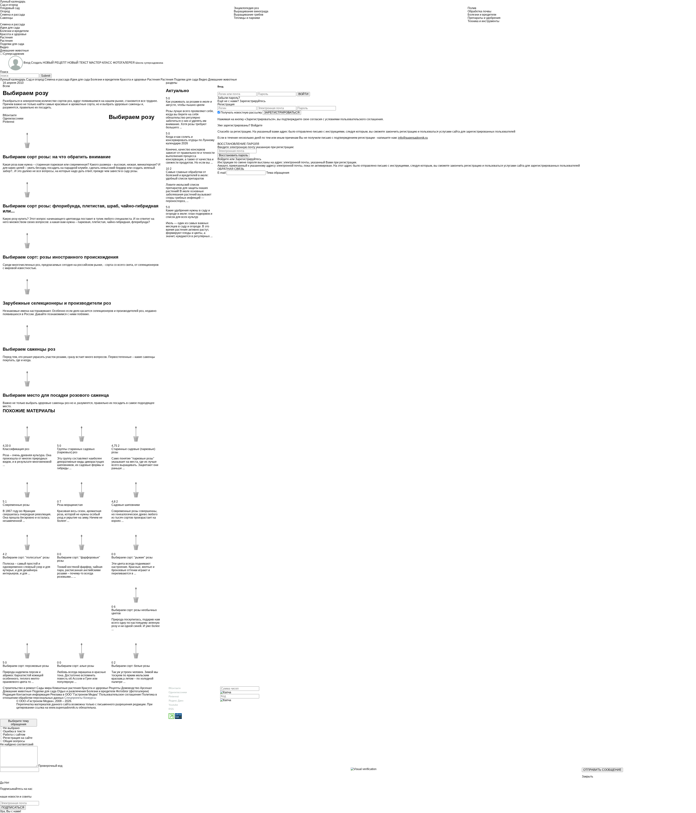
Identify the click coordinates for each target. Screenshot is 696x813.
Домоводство (130, 688)
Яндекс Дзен (176, 700)
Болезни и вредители (100, 691)
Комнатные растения (66, 688)
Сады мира (44, 688)
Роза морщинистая (70, 504)
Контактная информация (33, 694)
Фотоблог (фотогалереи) (132, 691)
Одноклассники (178, 692)
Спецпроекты (73, 697)
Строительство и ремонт (19, 688)
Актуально (177, 90)
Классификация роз (16, 449)
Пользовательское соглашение (120, 694)
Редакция (9, 694)
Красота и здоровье (94, 688)
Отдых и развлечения (71, 691)
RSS (171, 708)
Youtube (173, 704)
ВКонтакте (175, 688)
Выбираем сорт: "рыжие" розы (132, 557)
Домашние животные (17, 691)
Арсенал (145, 688)
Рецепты (114, 688)
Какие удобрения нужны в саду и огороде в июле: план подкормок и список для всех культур (189, 213)
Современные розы (16, 504)
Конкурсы (89, 697)
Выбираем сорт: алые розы (75, 665)
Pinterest (174, 696)
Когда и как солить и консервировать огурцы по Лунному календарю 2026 (190, 140)
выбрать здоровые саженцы (121, 104)
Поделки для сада (44, 691)
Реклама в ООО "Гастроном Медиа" (74, 694)
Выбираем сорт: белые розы (130, 665)
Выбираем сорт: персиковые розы (26, 665)
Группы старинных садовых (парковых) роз (76, 450)
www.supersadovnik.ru (63, 707)
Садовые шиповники (125, 504)
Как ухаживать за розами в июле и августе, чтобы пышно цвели (189, 103)
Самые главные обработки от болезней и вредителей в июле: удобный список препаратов (187, 175)
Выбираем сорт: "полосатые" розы (26, 557)
